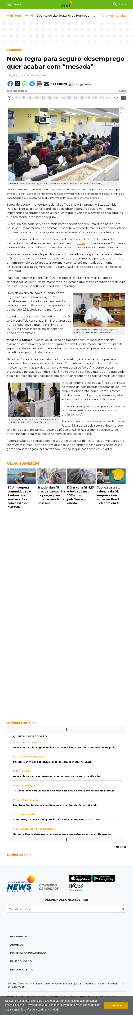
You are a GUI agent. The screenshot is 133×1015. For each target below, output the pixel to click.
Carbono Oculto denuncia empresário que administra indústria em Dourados (62, 834)
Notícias (120, 846)
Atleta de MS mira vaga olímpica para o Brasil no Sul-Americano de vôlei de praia (64, 747)
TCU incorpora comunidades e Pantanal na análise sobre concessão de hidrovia (63, 790)
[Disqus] (66, 558)
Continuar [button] (116, 1005)
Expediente (18, 936)
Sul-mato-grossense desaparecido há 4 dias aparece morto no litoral (57, 819)
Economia (14, 49)
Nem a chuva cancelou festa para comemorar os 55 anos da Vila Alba (56, 776)
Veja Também (23, 463)
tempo (51, 367)
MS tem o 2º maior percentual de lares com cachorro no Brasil (52, 762)
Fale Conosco (21, 961)
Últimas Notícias (21, 723)
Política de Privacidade (28, 953)
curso (81, 243)
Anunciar (17, 944)
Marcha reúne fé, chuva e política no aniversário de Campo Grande (55, 805)
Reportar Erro (22, 969)
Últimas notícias (114, 15)
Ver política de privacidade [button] (43, 1009)
